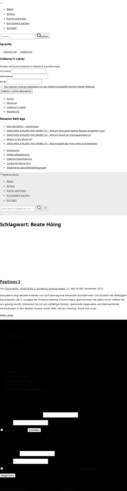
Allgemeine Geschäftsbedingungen (26, 167)
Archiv (10, 98)
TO (6, 288)
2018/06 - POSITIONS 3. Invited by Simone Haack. (37, 288)
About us (12, 102)
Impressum (13, 150)
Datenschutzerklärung (19, 158)
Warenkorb (13, 111)
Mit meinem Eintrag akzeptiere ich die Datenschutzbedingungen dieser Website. (49, 86)
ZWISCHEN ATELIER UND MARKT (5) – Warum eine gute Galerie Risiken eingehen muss (56, 130)
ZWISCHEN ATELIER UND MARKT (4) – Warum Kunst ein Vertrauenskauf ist (49, 134)
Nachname (6, 76)
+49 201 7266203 (15, 335)
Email (3, 81)
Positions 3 (10, 281)
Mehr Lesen (6, 315)
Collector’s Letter (16, 107)
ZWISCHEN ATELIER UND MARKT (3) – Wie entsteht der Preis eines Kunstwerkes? (52, 143)
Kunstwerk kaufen (18, 23)
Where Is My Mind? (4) (19, 139)
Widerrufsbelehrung (18, 154)
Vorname (5, 71)
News (10, 9)
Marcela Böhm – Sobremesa (23, 126)
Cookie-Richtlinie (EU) (19, 163)
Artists (11, 14)
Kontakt (12, 28)
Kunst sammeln (16, 18)
